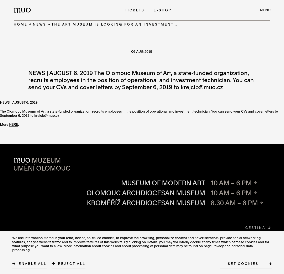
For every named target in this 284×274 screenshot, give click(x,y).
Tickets (134, 10)
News (39, 24)
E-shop (163, 10)
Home (20, 24)
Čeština (255, 228)
